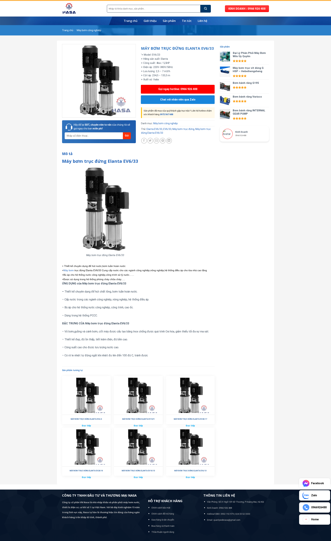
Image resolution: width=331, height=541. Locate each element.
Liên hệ (202, 21)
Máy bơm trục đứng (183, 129)
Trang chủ (130, 21)
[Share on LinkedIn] (169, 141)
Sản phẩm (169, 21)
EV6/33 (167, 129)
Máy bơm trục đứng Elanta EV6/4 (86, 419)
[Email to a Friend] (156, 141)
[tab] (67, 153)
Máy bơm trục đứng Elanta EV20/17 (190, 419)
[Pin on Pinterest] (163, 141)
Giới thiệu (150, 21)
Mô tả (67, 153)
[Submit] (205, 9)
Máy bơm (68, 270)
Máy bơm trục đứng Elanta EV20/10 (86, 471)
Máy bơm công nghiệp (89, 30)
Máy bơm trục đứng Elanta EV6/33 (100, 161)
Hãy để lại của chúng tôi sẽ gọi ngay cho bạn (102, 126)
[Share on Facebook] (144, 141)
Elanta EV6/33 (154, 129)
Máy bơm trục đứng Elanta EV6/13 (190, 471)
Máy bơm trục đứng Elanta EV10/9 (138, 419)
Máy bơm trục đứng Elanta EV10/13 (138, 471)
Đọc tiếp (86, 425)
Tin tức (187, 21)
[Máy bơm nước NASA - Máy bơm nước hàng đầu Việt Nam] (82, 9)
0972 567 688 (166, 114)
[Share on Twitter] (150, 141)
